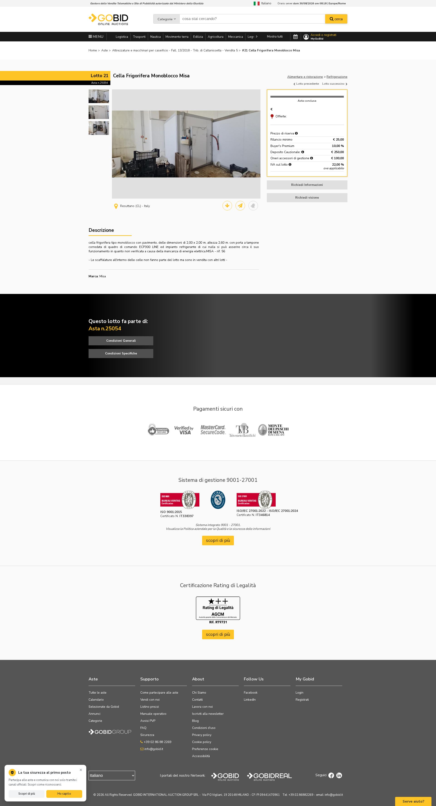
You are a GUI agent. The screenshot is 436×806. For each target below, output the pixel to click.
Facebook (251, 692)
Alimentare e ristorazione (305, 77)
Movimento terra (177, 37)
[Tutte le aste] (295, 37)
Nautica (155, 37)
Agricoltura (215, 37)
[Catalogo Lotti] (227, 205)
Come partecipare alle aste (159, 692)
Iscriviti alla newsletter (208, 714)
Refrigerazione (337, 77)
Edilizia (198, 37)
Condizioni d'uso (204, 728)
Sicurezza (147, 735)
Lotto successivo (333, 84)
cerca (338, 19)
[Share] (240, 205)
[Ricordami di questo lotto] (253, 205)
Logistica (122, 37)
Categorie (165, 19)
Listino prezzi (149, 707)
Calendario (96, 699)
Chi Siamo (199, 692)
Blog (195, 721)
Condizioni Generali (121, 341)
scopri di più (218, 540)
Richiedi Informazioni (307, 185)
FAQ (143, 728)
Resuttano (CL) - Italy (135, 206)
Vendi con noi (150, 699)
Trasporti (139, 37)
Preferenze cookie (205, 749)
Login (299, 692)
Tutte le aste (98, 692)
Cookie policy (201, 742)
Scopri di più (26, 794)
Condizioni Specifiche (121, 353)
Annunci (94, 714)
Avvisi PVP (147, 721)
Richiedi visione (307, 197)
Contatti (197, 699)
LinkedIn (250, 699)
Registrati (302, 699)
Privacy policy (201, 735)
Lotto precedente (307, 84)
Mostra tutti (275, 36)
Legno (252, 37)
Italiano (265, 3)
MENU (97, 36)
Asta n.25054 (99, 83)
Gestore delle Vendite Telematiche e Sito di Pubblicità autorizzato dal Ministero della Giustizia (146, 3)
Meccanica (235, 37)
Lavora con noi (202, 707)
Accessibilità (201, 756)
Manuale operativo (153, 714)
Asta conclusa (307, 101)
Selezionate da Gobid (104, 707)
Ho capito (64, 794)
